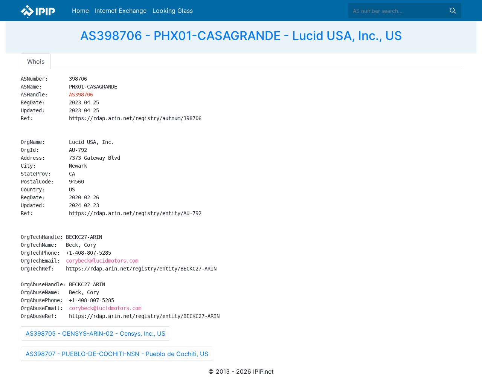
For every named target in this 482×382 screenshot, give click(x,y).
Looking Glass (173, 10)
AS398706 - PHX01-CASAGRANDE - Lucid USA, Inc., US (241, 35)
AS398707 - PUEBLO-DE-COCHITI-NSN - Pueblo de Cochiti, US (117, 354)
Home (80, 10)
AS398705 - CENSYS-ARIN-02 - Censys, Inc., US (95, 333)
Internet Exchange (120, 10)
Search (452, 10)
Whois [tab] (35, 61)
